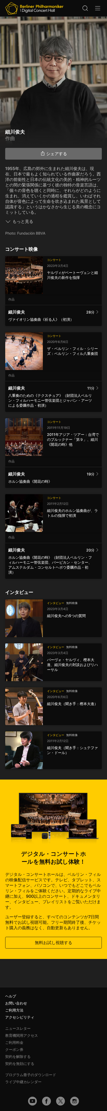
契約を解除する (18, 1056)
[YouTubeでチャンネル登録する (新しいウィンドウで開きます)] (32, 1101)
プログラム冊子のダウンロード (30, 1074)
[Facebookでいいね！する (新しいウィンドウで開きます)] (46, 1101)
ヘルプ (10, 996)
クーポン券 (14, 1049)
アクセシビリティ (19, 1017)
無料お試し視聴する (53, 942)
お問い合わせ (16, 1003)
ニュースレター (18, 1028)
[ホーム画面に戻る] (34, 8)
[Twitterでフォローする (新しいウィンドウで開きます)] (60, 1101)
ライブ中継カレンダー (23, 1081)
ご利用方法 (14, 1010)
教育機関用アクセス (21, 1035)
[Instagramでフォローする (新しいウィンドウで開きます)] (74, 1101)
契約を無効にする (19, 1063)
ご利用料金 (14, 1042)
